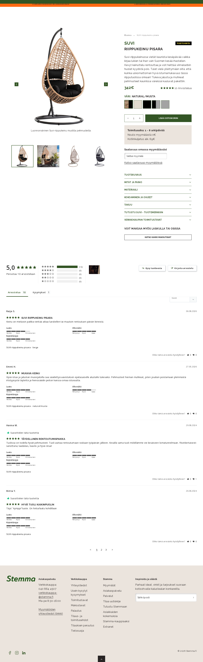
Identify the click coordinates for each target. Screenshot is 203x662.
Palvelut (108, 595)
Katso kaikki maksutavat (158, 237)
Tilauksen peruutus (82, 625)
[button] (189, 355)
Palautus (76, 610)
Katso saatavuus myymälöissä (143, 162)
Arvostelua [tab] (14, 292)
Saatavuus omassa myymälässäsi (145, 149)
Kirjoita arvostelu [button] (183, 268)
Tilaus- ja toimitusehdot (79, 618)
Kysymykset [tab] (39, 292)
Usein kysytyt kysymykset (79, 592)
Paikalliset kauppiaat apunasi (152, 3)
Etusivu (127, 35)
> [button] (112, 549)
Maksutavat (78, 605)
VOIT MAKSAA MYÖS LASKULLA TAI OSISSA (152, 228)
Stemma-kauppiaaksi (116, 621)
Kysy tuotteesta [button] (154, 268)
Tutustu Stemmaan (115, 606)
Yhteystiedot (79, 585)
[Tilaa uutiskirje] (193, 597)
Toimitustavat (79, 600)
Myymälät (109, 585)
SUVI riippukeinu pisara (18, 347)
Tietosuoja (77, 630)
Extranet (108, 626)
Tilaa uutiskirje (112, 601)
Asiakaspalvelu (112, 590)
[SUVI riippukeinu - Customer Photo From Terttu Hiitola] (94, 269)
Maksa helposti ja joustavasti (50, 3)
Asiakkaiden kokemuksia (110, 614)
